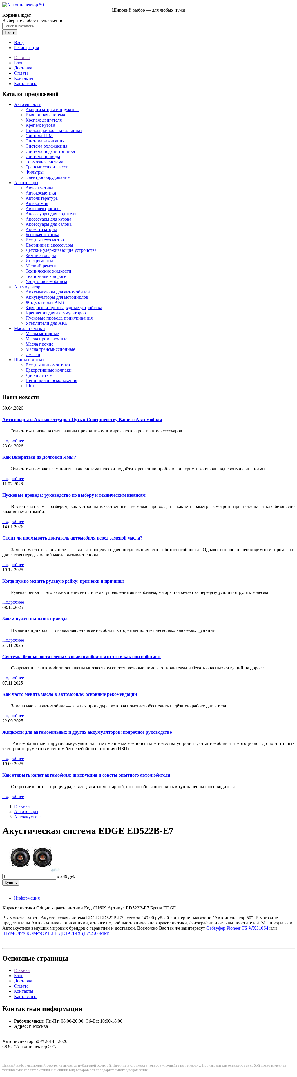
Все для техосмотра (45, 239)
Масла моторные (42, 333)
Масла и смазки (29, 328)
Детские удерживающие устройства (61, 250)
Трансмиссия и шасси (47, 166)
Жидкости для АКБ (45, 302)
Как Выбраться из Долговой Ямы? (39, 457)
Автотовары (26, 182)
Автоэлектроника (43, 208)
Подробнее (13, 440)
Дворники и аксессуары (49, 245)
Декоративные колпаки (49, 370)
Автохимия (37, 203)
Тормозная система (44, 161)
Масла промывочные (46, 338)
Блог (18, 62)
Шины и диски (29, 359)
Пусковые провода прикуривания (59, 317)
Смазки (33, 354)
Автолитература (42, 198)
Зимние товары (41, 255)
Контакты (23, 78)
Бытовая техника (42, 234)
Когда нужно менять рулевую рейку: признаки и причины (63, 581)
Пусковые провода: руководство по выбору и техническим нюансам (74, 495)
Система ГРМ (39, 135)
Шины (32, 385)
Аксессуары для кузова (48, 218)
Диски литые (39, 375)
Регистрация (26, 47)
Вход (19, 42)
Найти (10, 32)
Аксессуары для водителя (51, 213)
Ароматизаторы (41, 229)
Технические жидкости (48, 271)
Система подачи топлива (50, 151)
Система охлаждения (46, 146)
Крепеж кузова (40, 125)
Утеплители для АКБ (47, 323)
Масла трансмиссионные (50, 349)
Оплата (21, 73)
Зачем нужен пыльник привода (35, 618)
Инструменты (39, 260)
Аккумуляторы (29, 286)
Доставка (23, 67)
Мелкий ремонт (41, 265)
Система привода (43, 156)
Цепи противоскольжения (51, 380)
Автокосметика (41, 192)
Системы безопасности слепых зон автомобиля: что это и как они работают (81, 656)
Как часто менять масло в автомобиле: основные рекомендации (69, 694)
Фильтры (35, 172)
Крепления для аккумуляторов (56, 312)
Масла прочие (39, 344)
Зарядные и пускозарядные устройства (64, 307)
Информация (27, 898)
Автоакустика (39, 187)
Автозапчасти (27, 104)
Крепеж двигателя (44, 120)
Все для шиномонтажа (48, 364)
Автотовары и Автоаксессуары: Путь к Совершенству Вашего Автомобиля (82, 419)
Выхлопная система (45, 114)
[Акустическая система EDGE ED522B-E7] (31, 870)
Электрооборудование (48, 177)
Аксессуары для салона (49, 224)
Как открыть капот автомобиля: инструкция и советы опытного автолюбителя (86, 775)
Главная (22, 57)
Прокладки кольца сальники (54, 130)
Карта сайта (25, 83)
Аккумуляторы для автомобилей (58, 291)
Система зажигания (45, 140)
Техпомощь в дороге (46, 276)
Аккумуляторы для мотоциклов (57, 297)
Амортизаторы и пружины (52, 109)
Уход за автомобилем (46, 281)
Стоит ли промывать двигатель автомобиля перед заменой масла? (72, 537)
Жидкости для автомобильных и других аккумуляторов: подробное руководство (87, 732)
